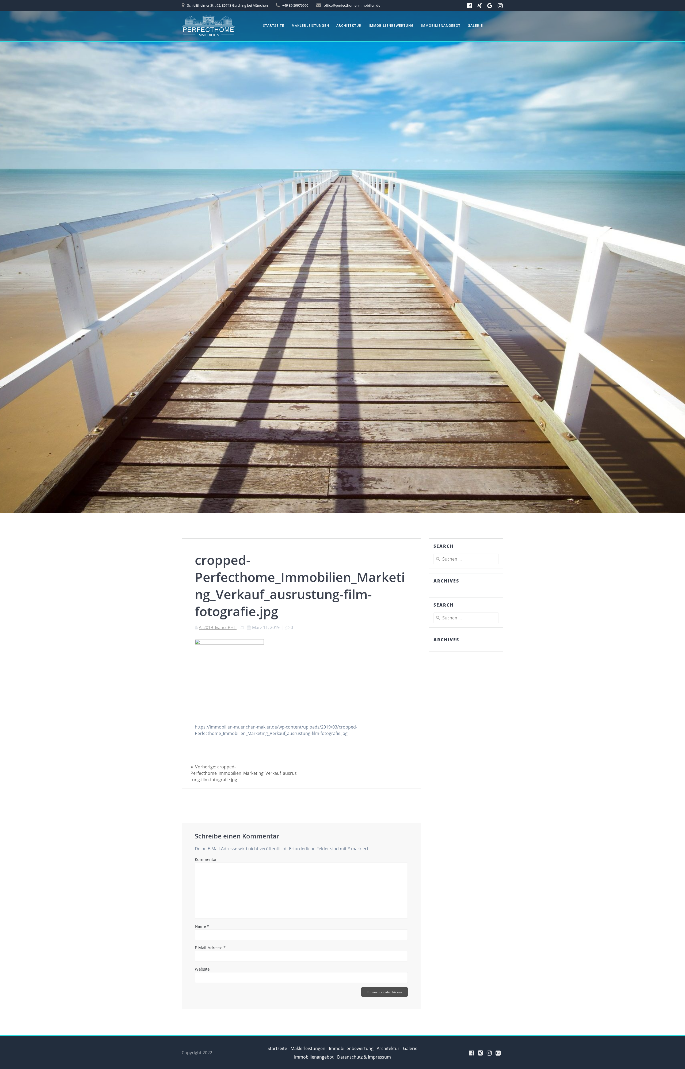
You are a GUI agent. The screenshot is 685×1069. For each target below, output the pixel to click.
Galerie (475, 25)
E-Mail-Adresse (210, 947)
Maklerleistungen (310, 25)
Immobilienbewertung (391, 25)
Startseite (273, 25)
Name (202, 926)
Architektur (348, 25)
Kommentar (206, 859)
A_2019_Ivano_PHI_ (218, 627)
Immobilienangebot (441, 25)
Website (202, 969)
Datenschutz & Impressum (364, 1057)
